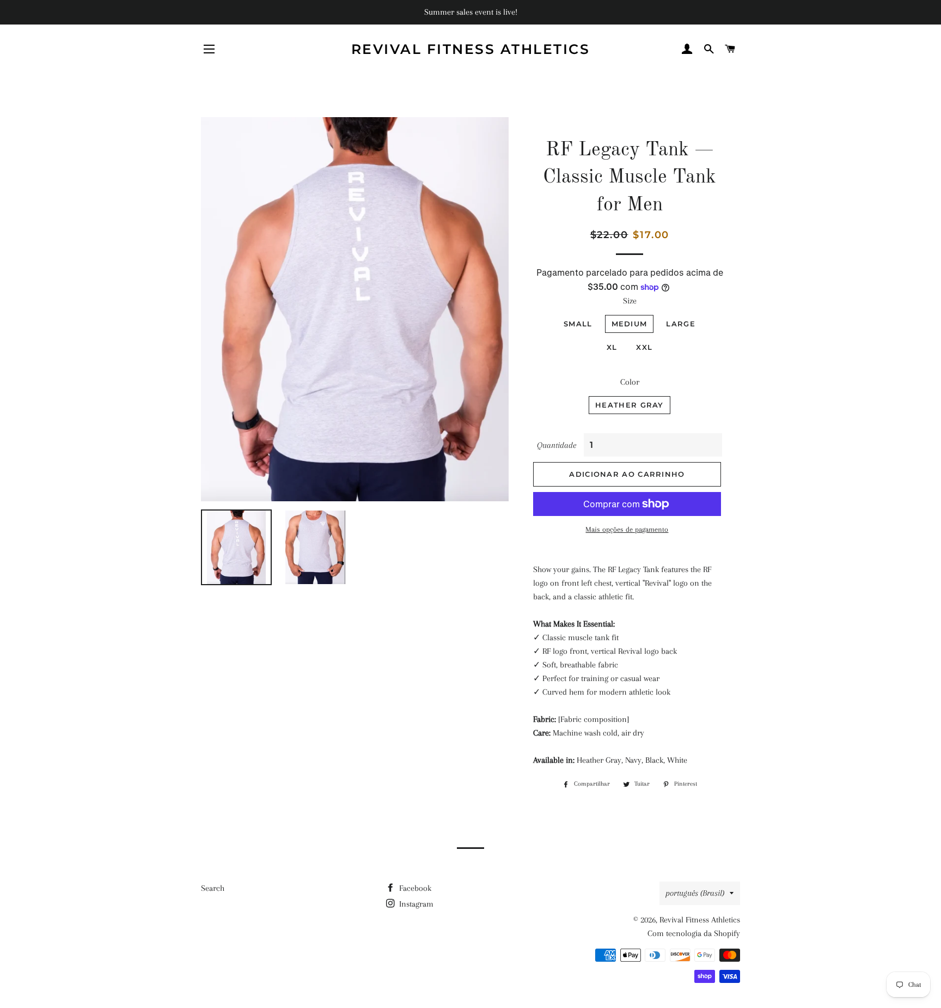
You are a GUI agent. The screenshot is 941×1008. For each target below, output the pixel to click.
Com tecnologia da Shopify (693, 933)
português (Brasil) (694, 893)
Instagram (415, 904)
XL (612, 347)
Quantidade (556, 445)
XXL (644, 347)
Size (630, 301)
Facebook (414, 888)
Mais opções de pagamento (626, 529)
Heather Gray (629, 404)
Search (212, 888)
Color (629, 382)
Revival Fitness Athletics (470, 49)
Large (680, 323)
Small (578, 323)
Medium (629, 323)
